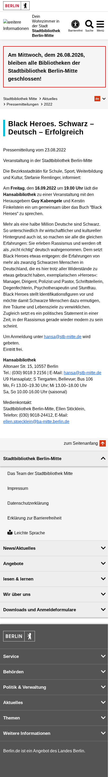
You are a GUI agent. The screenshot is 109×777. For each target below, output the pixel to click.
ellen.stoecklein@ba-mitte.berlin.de (36, 421)
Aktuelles (49, 99)
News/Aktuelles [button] (19, 548)
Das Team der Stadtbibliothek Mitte (40, 473)
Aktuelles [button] (13, 702)
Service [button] (11, 656)
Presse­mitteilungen (23, 104)
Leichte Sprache (29, 533)
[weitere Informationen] (16, 25)
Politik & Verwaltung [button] (24, 687)
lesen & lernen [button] (18, 579)
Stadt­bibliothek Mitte (20, 99)
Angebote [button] (13, 563)
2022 (48, 104)
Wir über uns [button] (16, 594)
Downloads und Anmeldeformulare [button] (39, 609)
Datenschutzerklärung (28, 503)
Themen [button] (11, 718)
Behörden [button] (13, 671)
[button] (100, 98)
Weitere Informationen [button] (26, 733)
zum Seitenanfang (81, 443)
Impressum (17, 488)
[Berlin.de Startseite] (16, 5)
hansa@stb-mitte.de (62, 336)
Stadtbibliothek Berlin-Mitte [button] (32, 458)
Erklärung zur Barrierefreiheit (34, 518)
